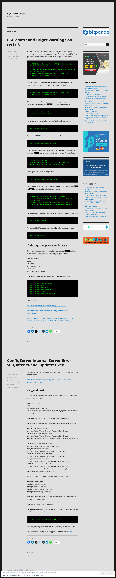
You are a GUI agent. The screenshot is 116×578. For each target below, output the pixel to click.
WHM (16, 384)
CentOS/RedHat (11, 54)
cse (21, 379)
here (70, 532)
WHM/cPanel (15, 374)
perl (17, 382)
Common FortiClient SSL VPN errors (95, 195)
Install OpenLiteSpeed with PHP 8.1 (95, 94)
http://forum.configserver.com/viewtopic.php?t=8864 (46, 306)
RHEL (15, 58)
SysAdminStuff (17, 13)
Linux (18, 54)
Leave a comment (12, 61)
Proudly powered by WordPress (26, 570)
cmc (8, 377)
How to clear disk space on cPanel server (96, 216)
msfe (8, 382)
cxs (11, 381)
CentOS (9, 56)
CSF (8, 58)
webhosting (10, 384)
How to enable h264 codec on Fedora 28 (96, 115)
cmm (11, 377)
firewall (14, 381)
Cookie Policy (39, 575)
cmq (15, 377)
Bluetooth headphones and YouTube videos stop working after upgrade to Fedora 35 (95, 98)
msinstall (13, 382)
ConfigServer (16, 56)
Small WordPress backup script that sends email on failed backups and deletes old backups (97, 103)
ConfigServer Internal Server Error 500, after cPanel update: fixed (39, 362)
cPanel (17, 379)
